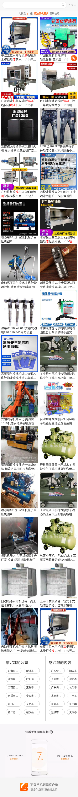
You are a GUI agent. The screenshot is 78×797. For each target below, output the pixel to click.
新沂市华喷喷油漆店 (37, 670)
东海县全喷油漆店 (18, 670)
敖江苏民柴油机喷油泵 (20, 712)
